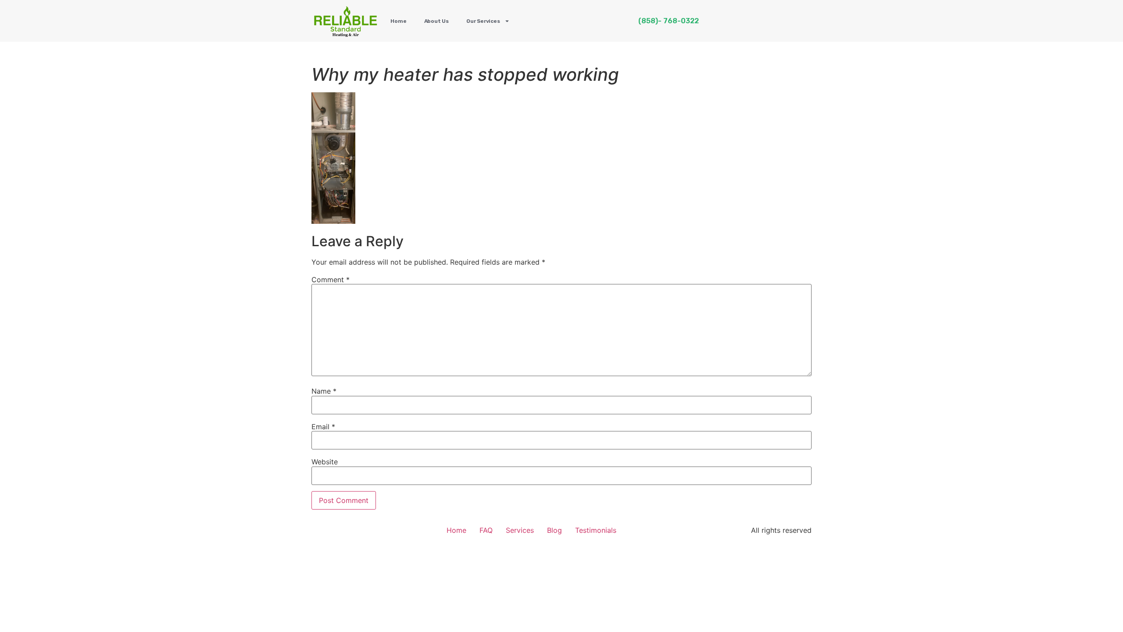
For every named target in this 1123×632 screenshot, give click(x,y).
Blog (554, 530)
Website (324, 461)
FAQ (486, 530)
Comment (330, 279)
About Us (436, 21)
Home (398, 21)
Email (323, 426)
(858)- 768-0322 (668, 21)
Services (520, 530)
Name (323, 391)
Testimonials (595, 530)
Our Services (483, 21)
